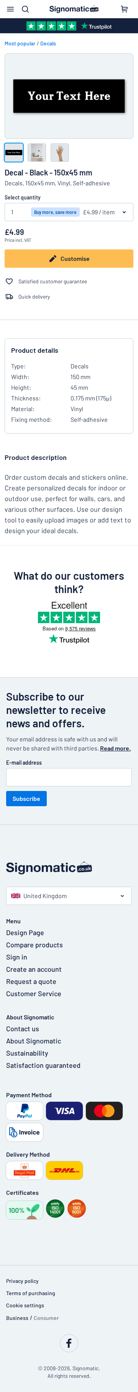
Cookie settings (25, 1305)
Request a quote (31, 981)
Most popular (20, 43)
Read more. (115, 748)
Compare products (34, 944)
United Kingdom (45, 895)
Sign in (16, 957)
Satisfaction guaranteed (43, 1065)
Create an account (34, 969)
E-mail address (24, 762)
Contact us (22, 1028)
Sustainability (27, 1053)
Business (17, 1318)
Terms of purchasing (30, 1293)
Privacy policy (22, 1281)
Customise (75, 258)
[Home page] (69, 868)
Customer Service (33, 993)
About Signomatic (33, 1041)
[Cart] (124, 9)
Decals (48, 43)
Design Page (25, 932)
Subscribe (26, 798)
